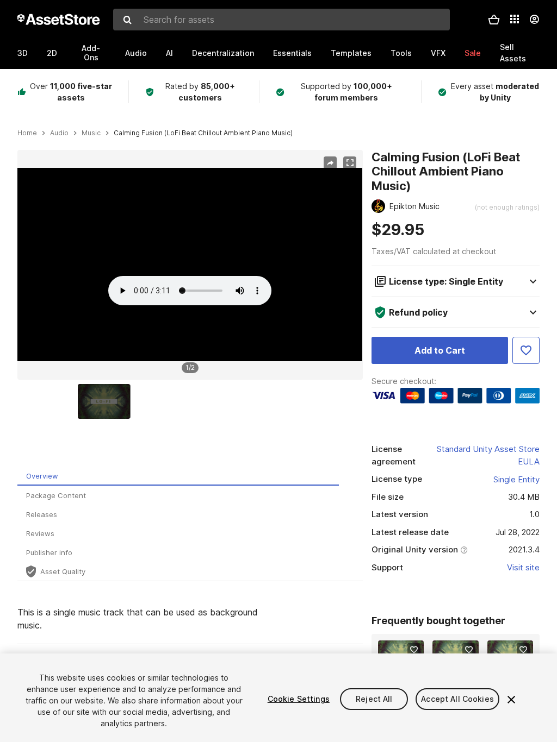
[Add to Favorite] (526, 350)
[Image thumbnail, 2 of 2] (106, 401)
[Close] (511, 700)
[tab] (178, 476)
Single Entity (516, 479)
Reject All (374, 698)
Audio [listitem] (59, 133)
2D (52, 53)
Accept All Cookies (457, 698)
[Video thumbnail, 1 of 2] (48, 401)
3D (22, 53)
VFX (438, 53)
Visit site (523, 567)
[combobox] (281, 19)
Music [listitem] (91, 133)
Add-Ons (91, 52)
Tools (401, 53)
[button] (493, 19)
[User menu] (534, 19)
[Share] (330, 162)
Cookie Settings (299, 698)
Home (27, 133)
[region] (189, 264)
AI (169, 53)
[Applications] (514, 19)
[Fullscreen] (349, 162)
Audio (136, 53)
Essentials (292, 53)
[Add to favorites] (413, 649)
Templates (351, 53)
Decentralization (223, 53)
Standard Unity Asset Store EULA (488, 455)
